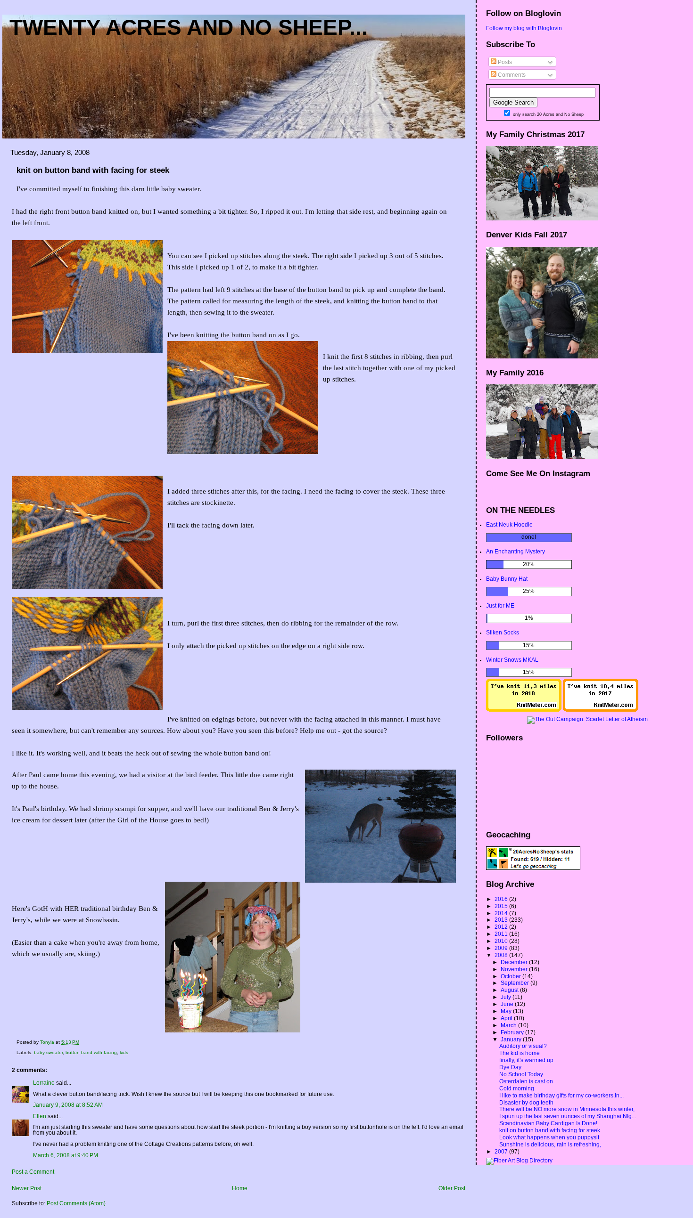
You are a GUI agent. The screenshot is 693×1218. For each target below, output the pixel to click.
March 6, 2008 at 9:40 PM (65, 1155)
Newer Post (26, 1188)
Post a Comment (33, 1172)
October (511, 976)
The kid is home (519, 1053)
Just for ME (500, 606)
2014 (502, 913)
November (515, 969)
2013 (502, 920)
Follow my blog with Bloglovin (524, 28)
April (507, 1018)
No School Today (521, 1074)
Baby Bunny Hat (507, 579)
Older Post (451, 1188)
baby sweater (48, 1052)
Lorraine (44, 1083)
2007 (502, 1151)
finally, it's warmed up (526, 1060)
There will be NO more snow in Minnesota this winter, (567, 1109)
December (515, 962)
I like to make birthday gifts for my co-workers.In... (561, 1095)
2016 (502, 899)
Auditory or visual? (523, 1046)
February (513, 1032)
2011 (502, 934)
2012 (502, 927)
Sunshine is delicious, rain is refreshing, (550, 1144)
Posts (504, 62)
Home (240, 1188)
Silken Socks (502, 632)
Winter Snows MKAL (512, 660)
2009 (502, 948)
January (512, 1039)
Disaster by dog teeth (526, 1102)
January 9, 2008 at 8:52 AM (68, 1105)
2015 (502, 906)
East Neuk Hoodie (509, 525)
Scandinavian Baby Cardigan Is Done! (548, 1123)
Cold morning (516, 1088)
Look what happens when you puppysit (549, 1137)
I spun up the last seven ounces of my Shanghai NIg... (567, 1116)
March (509, 1025)
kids (124, 1052)
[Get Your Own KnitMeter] (523, 710)
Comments (511, 75)
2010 (502, 941)
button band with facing (91, 1052)
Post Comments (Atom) (76, 1203)
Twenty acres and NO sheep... (188, 27)
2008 (502, 955)
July (506, 997)
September (515, 983)
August (510, 990)
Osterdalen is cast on (526, 1081)
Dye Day (510, 1067)
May (507, 1011)
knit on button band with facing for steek (549, 1130)
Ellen (39, 1116)
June (508, 1004)
